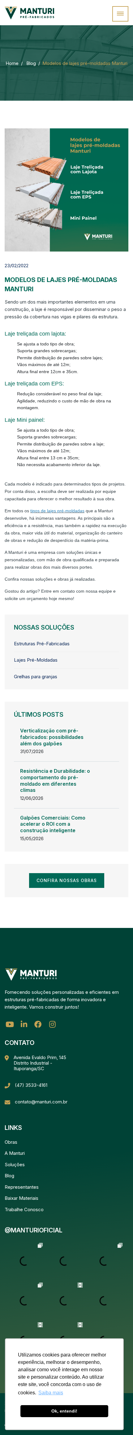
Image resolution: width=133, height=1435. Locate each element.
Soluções (15, 1164)
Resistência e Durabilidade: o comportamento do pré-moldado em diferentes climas (55, 780)
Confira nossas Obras (66, 880)
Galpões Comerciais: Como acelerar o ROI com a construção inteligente (52, 824)
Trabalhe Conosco (24, 1209)
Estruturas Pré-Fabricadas (42, 644)
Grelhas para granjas (35, 676)
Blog (31, 63)
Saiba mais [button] (50, 1392)
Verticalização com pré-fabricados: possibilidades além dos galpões (52, 737)
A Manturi (15, 1153)
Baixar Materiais (21, 1198)
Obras (11, 1142)
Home (12, 63)
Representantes (22, 1187)
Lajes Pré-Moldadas (36, 660)
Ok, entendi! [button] (64, 1411)
